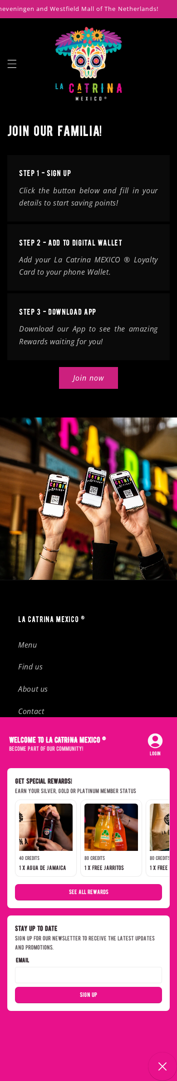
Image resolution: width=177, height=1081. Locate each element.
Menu (27, 645)
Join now (88, 378)
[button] (11, 63)
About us (33, 689)
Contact (31, 711)
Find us (30, 667)
